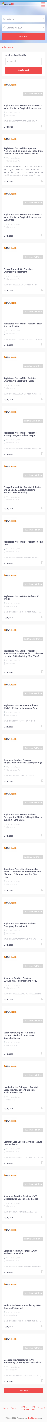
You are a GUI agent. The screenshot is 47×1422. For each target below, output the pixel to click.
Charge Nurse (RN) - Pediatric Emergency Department (18, 270)
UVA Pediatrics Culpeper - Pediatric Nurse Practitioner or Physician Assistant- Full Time (21, 1090)
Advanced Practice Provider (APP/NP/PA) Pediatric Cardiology (20, 979)
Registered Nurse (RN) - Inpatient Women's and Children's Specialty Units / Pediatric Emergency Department (23, 151)
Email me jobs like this (15, 55)
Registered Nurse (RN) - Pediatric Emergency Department (20, 925)
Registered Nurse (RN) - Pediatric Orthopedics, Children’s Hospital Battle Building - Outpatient (23, 817)
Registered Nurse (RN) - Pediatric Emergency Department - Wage (20, 379)
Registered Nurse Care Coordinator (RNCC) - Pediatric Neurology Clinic (21, 706)
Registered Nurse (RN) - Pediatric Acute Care (23, 543)
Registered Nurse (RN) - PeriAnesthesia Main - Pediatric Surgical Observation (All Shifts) (23, 217)
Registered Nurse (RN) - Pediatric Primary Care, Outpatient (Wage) (20, 434)
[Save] (42, 126)
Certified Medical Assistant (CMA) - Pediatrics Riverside (21, 1252)
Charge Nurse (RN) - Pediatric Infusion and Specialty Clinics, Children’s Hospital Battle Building (22, 490)
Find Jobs (23, 36)
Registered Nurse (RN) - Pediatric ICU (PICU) (22, 597)
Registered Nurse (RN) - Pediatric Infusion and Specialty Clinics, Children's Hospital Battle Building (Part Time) (23, 654)
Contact (14, 1408)
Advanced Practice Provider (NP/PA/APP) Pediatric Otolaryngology (23, 761)
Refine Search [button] (7, 47)
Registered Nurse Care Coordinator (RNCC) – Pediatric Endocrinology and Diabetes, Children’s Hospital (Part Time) (22, 873)
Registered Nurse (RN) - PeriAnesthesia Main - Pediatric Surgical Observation (23, 107)
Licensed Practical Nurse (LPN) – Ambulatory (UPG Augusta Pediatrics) (22, 1361)
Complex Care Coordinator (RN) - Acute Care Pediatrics (23, 1143)
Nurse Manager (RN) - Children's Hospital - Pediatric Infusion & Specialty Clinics (19, 1035)
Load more (23, 1391)
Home (5, 1408)
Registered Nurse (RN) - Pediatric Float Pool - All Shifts (23, 325)
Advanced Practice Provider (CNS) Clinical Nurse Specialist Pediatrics (21, 1197)
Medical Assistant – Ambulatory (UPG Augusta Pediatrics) (22, 1306)
